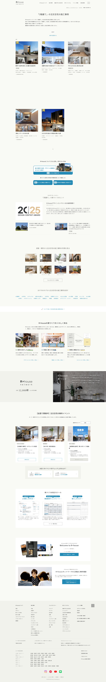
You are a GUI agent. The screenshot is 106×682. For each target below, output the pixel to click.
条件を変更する (53, 35)
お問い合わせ (43, 677)
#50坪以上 (70, 72)
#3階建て (46, 69)
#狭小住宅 (30, 135)
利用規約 (56, 677)
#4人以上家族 (34, 72)
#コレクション (54, 68)
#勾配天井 (75, 298)
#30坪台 (17, 135)
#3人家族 (21, 135)
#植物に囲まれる (22, 70)
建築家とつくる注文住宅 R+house (72, 7)
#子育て (74, 72)
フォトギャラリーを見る (53, 280)
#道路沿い (24, 72)
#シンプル (83, 72)
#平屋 (76, 296)
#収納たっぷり (81, 70)
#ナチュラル (30, 296)
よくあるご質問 (50, 677)
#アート (50, 68)
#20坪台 (47, 296)
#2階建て (18, 296)
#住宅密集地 (29, 72)
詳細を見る (27, 459)
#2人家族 (60, 68)
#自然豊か (56, 298)
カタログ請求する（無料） (69, 554)
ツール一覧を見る (53, 523)
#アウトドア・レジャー (50, 135)
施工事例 (80, 7)
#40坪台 (17, 70)
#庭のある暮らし (18, 72)
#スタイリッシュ (29, 70)
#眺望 (43, 69)
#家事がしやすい (71, 70)
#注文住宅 (50, 69)
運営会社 (62, 677)
